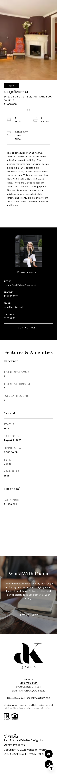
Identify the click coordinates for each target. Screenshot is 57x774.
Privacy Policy (36, 753)
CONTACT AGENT (28, 327)
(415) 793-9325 (29, 683)
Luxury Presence (14, 744)
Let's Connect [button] (28, 615)
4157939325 (11, 296)
